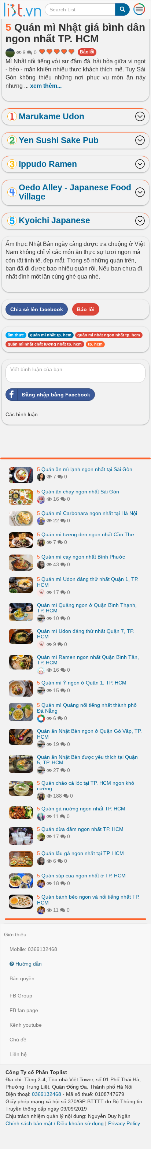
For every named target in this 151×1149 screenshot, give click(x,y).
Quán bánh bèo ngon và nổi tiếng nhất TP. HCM (88, 899)
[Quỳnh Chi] (41, 592)
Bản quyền (22, 978)
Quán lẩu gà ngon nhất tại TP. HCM (80, 853)
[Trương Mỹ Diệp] (41, 670)
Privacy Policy (124, 1123)
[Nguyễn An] (41, 883)
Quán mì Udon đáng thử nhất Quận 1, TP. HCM (88, 581)
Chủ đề (18, 1039)
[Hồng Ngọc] (41, 477)
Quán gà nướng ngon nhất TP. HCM (81, 809)
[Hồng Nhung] (41, 564)
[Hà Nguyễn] (10, 52)
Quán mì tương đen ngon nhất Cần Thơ (85, 534)
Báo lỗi (87, 52)
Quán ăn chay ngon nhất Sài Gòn (78, 492)
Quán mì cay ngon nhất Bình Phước (81, 557)
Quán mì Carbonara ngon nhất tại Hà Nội (87, 513)
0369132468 (46, 1094)
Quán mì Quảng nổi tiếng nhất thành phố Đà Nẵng (87, 707)
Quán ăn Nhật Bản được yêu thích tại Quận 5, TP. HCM (87, 759)
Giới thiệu (15, 934)
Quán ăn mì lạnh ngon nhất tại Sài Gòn (84, 469)
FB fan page (24, 1010)
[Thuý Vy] (41, 618)
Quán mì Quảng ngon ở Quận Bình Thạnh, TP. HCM (87, 607)
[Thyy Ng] (41, 816)
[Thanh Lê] (41, 542)
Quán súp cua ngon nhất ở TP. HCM (81, 875)
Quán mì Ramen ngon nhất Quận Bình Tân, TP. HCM (88, 659)
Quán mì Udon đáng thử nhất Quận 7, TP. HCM (85, 633)
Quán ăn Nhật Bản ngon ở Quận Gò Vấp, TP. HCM (89, 733)
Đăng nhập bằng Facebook (56, 395)
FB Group (21, 996)
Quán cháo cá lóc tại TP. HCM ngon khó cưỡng (85, 785)
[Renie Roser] (41, 718)
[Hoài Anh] (41, 520)
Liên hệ (18, 1054)
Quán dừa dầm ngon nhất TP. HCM (80, 829)
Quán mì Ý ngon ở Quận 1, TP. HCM (81, 683)
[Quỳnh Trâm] (41, 836)
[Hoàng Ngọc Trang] (41, 499)
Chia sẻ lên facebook (36, 309)
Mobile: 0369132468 (33, 949)
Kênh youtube (26, 1025)
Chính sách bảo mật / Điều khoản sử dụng (54, 1123)
